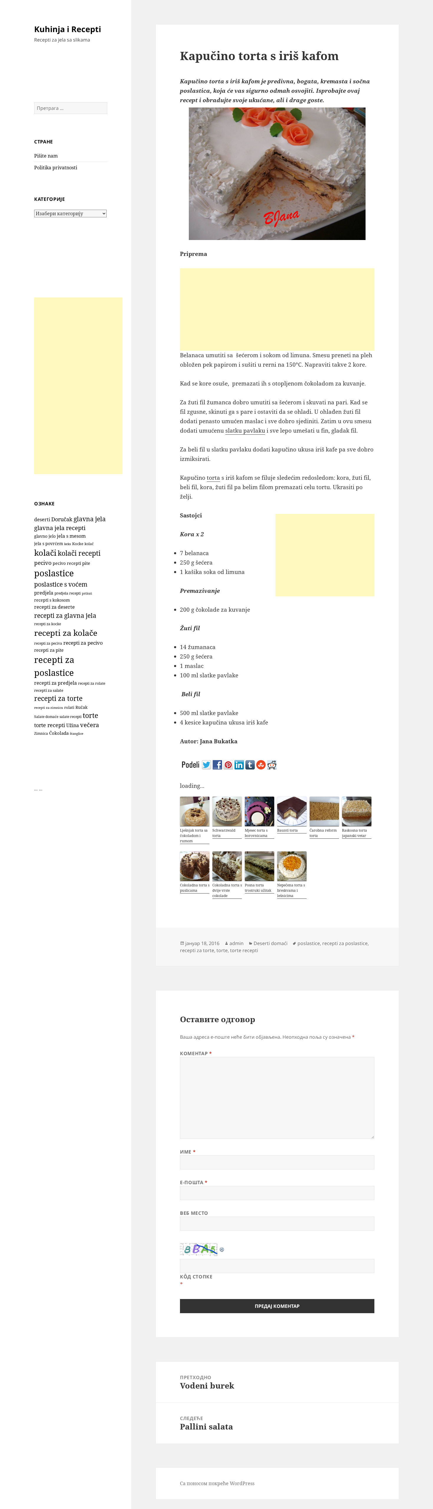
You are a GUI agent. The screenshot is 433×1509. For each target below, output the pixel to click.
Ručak (81, 707)
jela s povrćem (48, 543)
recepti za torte (58, 698)
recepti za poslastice (345, 943)
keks (67, 544)
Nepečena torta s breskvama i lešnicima (291, 890)
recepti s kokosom (52, 600)
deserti (42, 519)
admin (236, 943)
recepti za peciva (48, 643)
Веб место (194, 1213)
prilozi (87, 593)
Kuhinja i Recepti (67, 29)
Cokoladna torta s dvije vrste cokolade (227, 890)
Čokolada (59, 733)
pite (86, 563)
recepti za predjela (55, 683)
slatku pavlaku (245, 430)
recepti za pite (49, 650)
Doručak (61, 519)
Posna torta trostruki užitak (258, 888)
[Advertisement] (78, 385)
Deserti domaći (270, 943)
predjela (43, 593)
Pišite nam (46, 156)
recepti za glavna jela (65, 615)
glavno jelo (45, 536)
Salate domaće (46, 716)
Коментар (196, 1053)
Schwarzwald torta (223, 833)
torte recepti (49, 725)
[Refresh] (222, 1247)
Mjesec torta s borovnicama (256, 833)
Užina (72, 725)
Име (188, 1152)
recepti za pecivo (83, 642)
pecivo (43, 562)
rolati (69, 707)
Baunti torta (287, 830)
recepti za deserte (54, 607)
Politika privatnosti (55, 167)
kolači (45, 552)
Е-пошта (194, 1182)
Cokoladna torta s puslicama (194, 888)
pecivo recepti (67, 563)
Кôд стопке (196, 1276)
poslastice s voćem (60, 584)
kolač (89, 543)
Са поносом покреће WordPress (217, 1483)
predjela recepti (67, 593)
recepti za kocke (47, 624)
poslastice (54, 573)
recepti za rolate (91, 683)
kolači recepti (79, 553)
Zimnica (41, 733)
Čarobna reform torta (323, 833)
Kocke (77, 543)
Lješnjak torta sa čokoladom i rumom (194, 835)
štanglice (76, 734)
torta (213, 478)
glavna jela (90, 518)
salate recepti (71, 716)
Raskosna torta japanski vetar (354, 833)
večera (89, 725)
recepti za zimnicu (48, 707)
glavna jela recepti (59, 528)
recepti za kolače (65, 632)
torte (90, 715)
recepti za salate (48, 690)
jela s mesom (71, 536)
